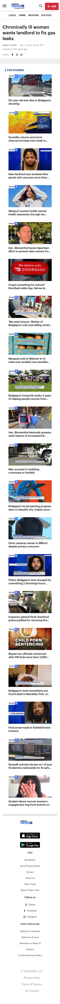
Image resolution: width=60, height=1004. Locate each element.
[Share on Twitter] (17, 54)
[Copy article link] (21, 54)
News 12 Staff (9, 45)
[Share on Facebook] (12, 54)
